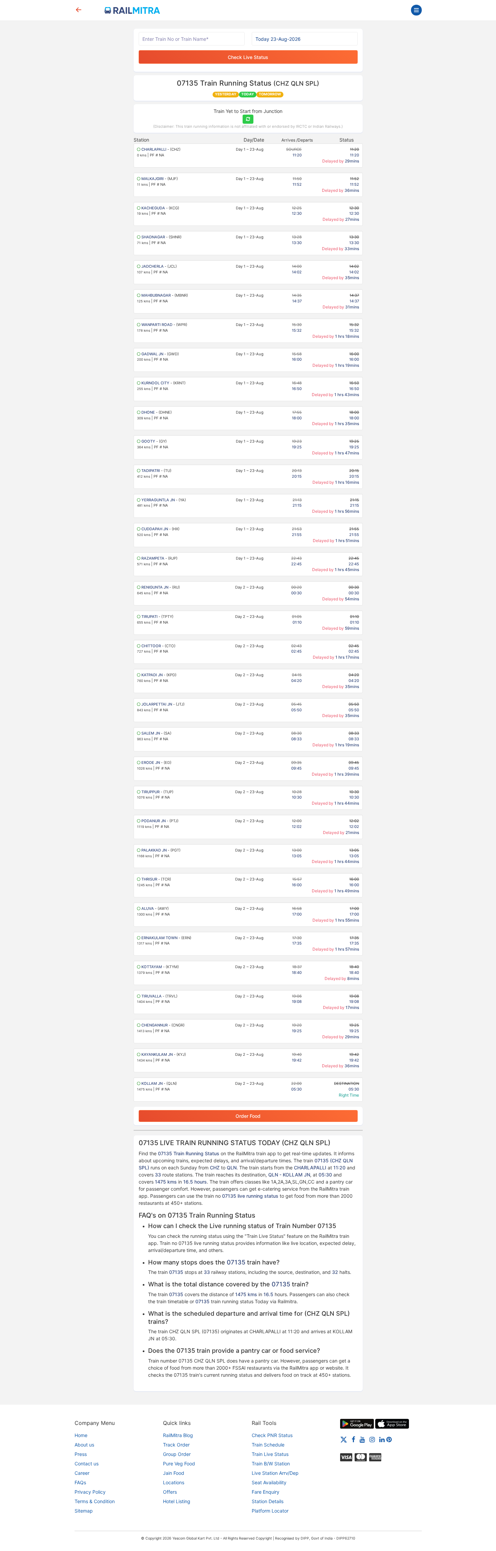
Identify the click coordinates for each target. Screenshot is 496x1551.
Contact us (87, 1463)
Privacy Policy (90, 1492)
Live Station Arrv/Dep (275, 1473)
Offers (170, 1492)
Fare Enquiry (265, 1492)
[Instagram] (372, 1439)
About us (84, 1445)
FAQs (80, 1482)
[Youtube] (362, 1439)
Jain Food (173, 1473)
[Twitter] (343, 1439)
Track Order (176, 1445)
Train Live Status (270, 1454)
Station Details (267, 1501)
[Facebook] (353, 1439)
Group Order (177, 1454)
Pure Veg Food (179, 1463)
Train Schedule (268, 1445)
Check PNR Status (272, 1435)
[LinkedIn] (382, 1439)
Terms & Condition (95, 1501)
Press (81, 1454)
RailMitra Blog (178, 1435)
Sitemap (84, 1511)
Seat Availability (269, 1482)
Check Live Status (248, 57)
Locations (173, 1482)
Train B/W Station (271, 1463)
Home (81, 1435)
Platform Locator (270, 1511)
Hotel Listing (176, 1501)
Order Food (248, 1116)
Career (82, 1473)
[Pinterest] (389, 1439)
